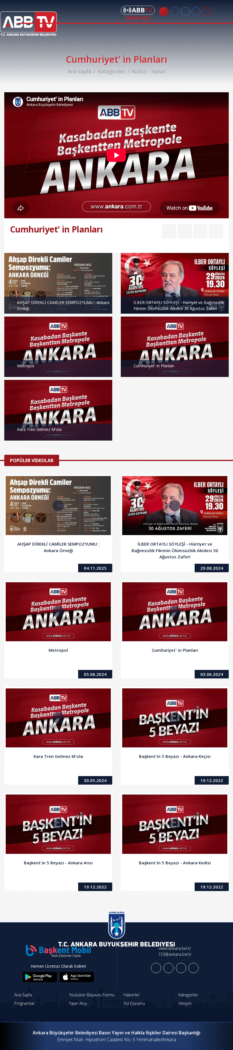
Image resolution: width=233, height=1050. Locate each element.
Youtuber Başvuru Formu (91, 994)
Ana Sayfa (79, 71)
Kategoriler (111, 71)
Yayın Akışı (77, 1003)
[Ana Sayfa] (28, 20)
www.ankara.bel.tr (175, 948)
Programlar (23, 1003)
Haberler (131, 994)
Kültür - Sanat (149, 71)
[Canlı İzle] (138, 13)
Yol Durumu (133, 1003)
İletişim (184, 1003)
